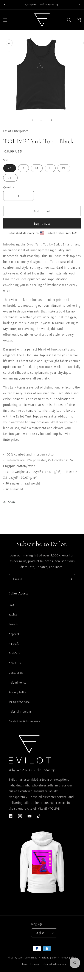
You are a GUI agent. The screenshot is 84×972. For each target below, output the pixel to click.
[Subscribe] (70, 579)
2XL (10, 178)
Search (13, 624)
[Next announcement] (79, 4)
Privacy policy (68, 957)
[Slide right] (51, 120)
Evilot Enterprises (27, 957)
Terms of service (30, 964)
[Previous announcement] (4, 4)
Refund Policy (17, 682)
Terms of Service (19, 702)
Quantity (8, 187)
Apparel (14, 634)
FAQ (11, 605)
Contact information (55, 964)
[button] (5, 20)
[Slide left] (32, 120)
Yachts (13, 614)
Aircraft (14, 644)
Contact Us (16, 673)
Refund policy (49, 957)
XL (64, 168)
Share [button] (12, 502)
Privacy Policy (17, 692)
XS (9, 168)
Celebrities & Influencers (24, 721)
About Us (15, 663)
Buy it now (42, 223)
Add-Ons (14, 653)
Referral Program (20, 711)
